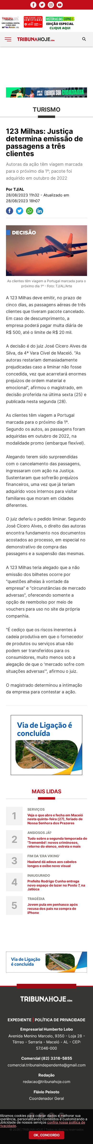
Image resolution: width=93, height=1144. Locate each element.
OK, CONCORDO (47, 1135)
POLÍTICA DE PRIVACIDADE (60, 1019)
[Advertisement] (46, 66)
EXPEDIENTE (19, 1019)
